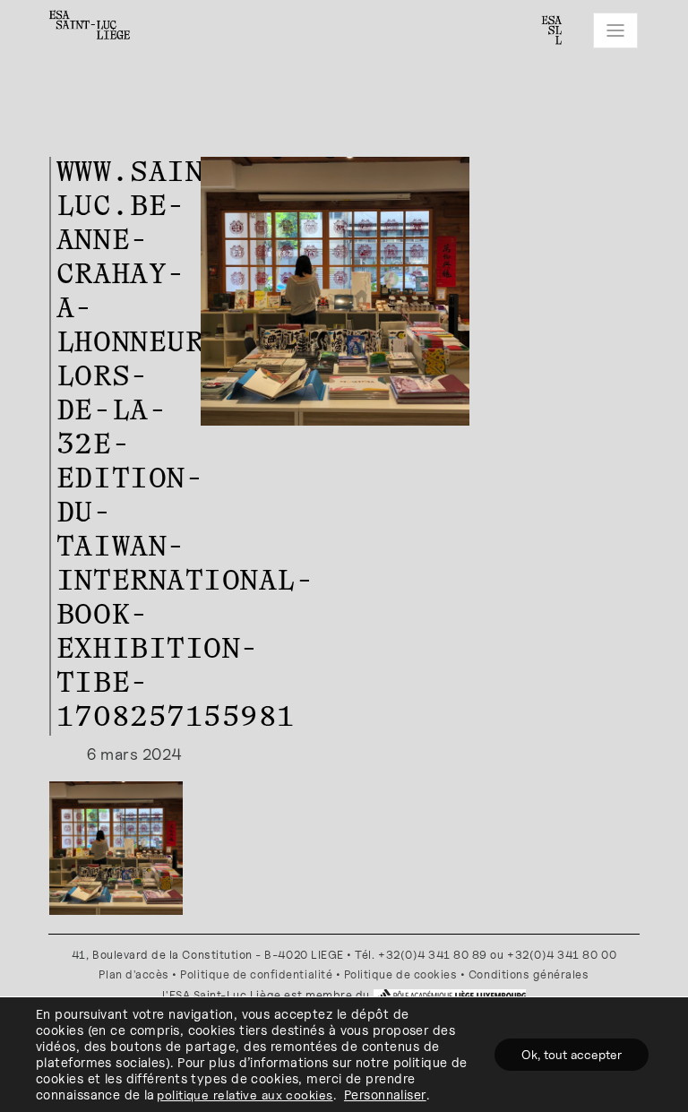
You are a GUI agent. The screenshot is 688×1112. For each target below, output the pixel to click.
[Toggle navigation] (615, 30)
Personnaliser (385, 1094)
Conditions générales (529, 974)
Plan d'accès (133, 974)
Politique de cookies (401, 974)
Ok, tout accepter (571, 1054)
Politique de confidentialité (256, 974)
